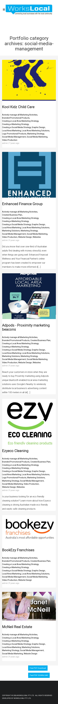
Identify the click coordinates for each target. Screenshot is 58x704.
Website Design (25, 580)
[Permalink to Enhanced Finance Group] (29, 197)
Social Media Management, (14, 137)
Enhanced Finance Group (22, 204)
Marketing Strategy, (36, 134)
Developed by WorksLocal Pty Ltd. (16, 698)
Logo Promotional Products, (14, 134)
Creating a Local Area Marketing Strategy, (20, 121)
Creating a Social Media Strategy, (16, 127)
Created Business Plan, (12, 215)
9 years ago (14, 240)
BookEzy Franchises (18, 550)
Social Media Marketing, (37, 137)
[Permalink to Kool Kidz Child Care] (29, 100)
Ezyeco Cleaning (15, 451)
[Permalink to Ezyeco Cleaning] (29, 444)
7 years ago (14, 143)
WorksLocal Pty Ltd (25, 695)
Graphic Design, (38, 127)
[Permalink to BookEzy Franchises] (29, 543)
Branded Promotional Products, (16, 118)
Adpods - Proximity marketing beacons (26, 327)
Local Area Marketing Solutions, (36, 130)
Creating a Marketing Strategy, (15, 124)
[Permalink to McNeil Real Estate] (29, 620)
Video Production (9, 140)
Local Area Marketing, (11, 130)
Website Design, (25, 237)
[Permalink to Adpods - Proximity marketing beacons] (29, 318)
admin (5, 143)
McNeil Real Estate (17, 627)
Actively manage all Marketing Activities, (20, 115)
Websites (37, 237)
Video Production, (10, 237)
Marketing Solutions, (11, 231)
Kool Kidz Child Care (18, 107)
